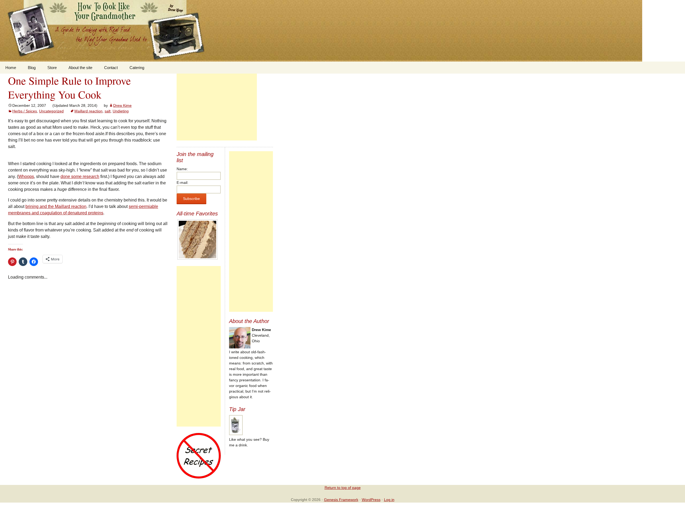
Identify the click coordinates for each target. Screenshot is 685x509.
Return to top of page (343, 487)
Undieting (121, 111)
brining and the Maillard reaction (55, 206)
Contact (111, 67)
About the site (80, 67)
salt (108, 111)
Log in (389, 499)
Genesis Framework (341, 499)
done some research (79, 176)
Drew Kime (122, 105)
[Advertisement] (217, 107)
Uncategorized (51, 111)
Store (52, 67)
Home (10, 67)
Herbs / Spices (24, 111)
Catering (137, 67)
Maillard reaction (88, 111)
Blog (32, 67)
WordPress (371, 499)
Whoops (26, 176)
